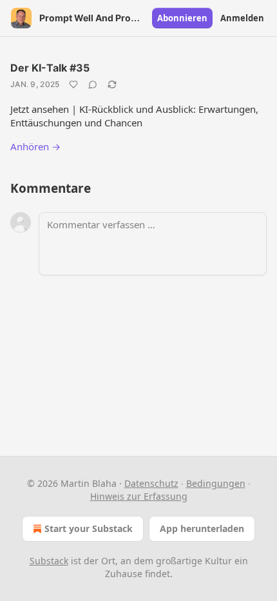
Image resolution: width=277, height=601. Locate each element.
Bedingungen (215, 483)
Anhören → (35, 146)
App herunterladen (202, 528)
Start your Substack (88, 528)
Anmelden (242, 18)
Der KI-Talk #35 (50, 67)
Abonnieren (182, 18)
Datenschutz (151, 483)
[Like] (73, 84)
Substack (49, 561)
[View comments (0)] (92, 84)
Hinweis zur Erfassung (138, 496)
